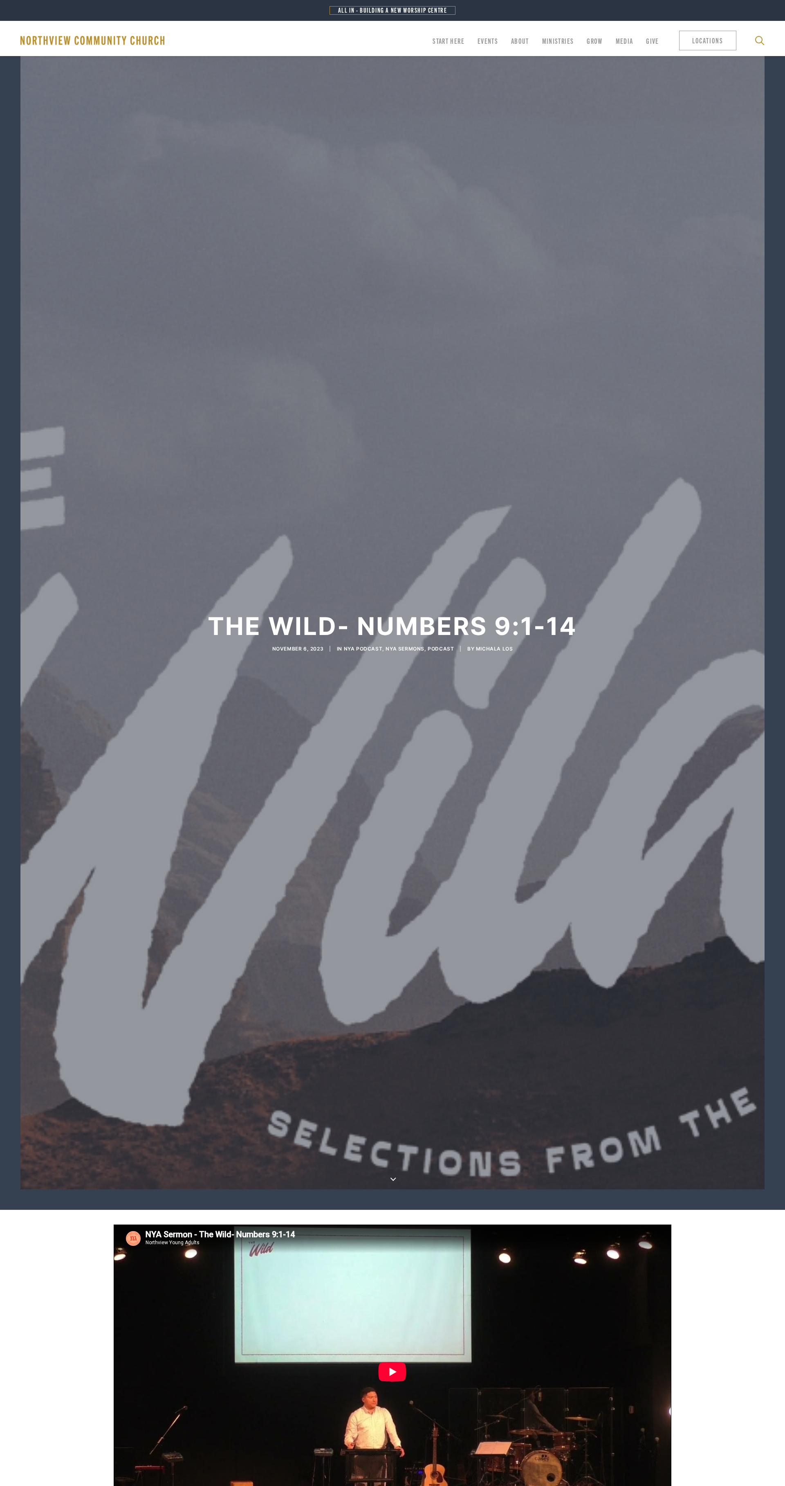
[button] (709, 40)
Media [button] (624, 40)
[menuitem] (448, 40)
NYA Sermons (405, 649)
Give (652, 40)
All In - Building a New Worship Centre (392, 10)
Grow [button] (594, 40)
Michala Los (494, 649)
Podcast (441, 649)
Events (488, 40)
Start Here (448, 40)
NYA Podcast (363, 649)
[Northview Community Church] (92, 40)
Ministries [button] (558, 40)
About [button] (520, 40)
